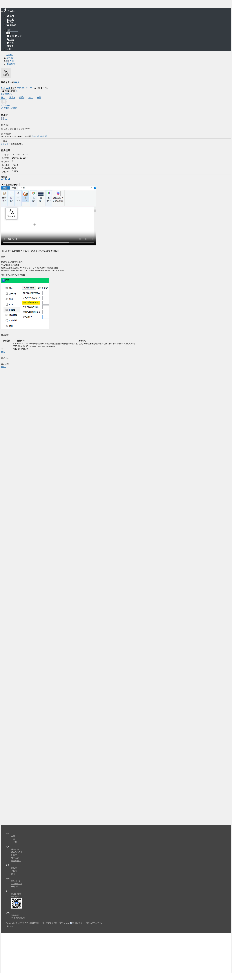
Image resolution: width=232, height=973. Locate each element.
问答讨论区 (16, 881)
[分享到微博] (2, 180)
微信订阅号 (15, 896)
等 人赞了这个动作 (40, 136)
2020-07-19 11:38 (25, 88)
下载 (11, 20)
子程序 (14, 871)
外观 (13, 874)
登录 (11, 46)
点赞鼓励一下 (9, 134)
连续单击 (10, 64)
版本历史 (15, 858)
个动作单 (6, 144)
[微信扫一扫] (6, 180)
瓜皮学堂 (15, 861)
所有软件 (10, 58)
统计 (30, 98)
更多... (3, 352)
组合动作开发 (16, 852)
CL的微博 (17, 894)
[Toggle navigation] (2, 11)
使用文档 (15, 849)
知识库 (14, 855)
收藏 (5, 141)
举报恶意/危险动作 (11, 185)
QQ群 (15, 886)
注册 (8, 49)
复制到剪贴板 (9, 91)
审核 (39, 98)
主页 (11, 16)
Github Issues (16, 884)
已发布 (16, 83)
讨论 (21, 98)
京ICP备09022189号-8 (57, 923)
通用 (6, 120)
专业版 (12, 25)
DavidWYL (6, 88)
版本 (12, 98)
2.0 (11, 22)
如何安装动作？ (7, 94)
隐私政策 (15, 915)
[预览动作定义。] (17, 91)
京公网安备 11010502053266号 (87, 923)
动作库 (9, 55)
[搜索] (8, 33)
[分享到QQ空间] (9, 180)
